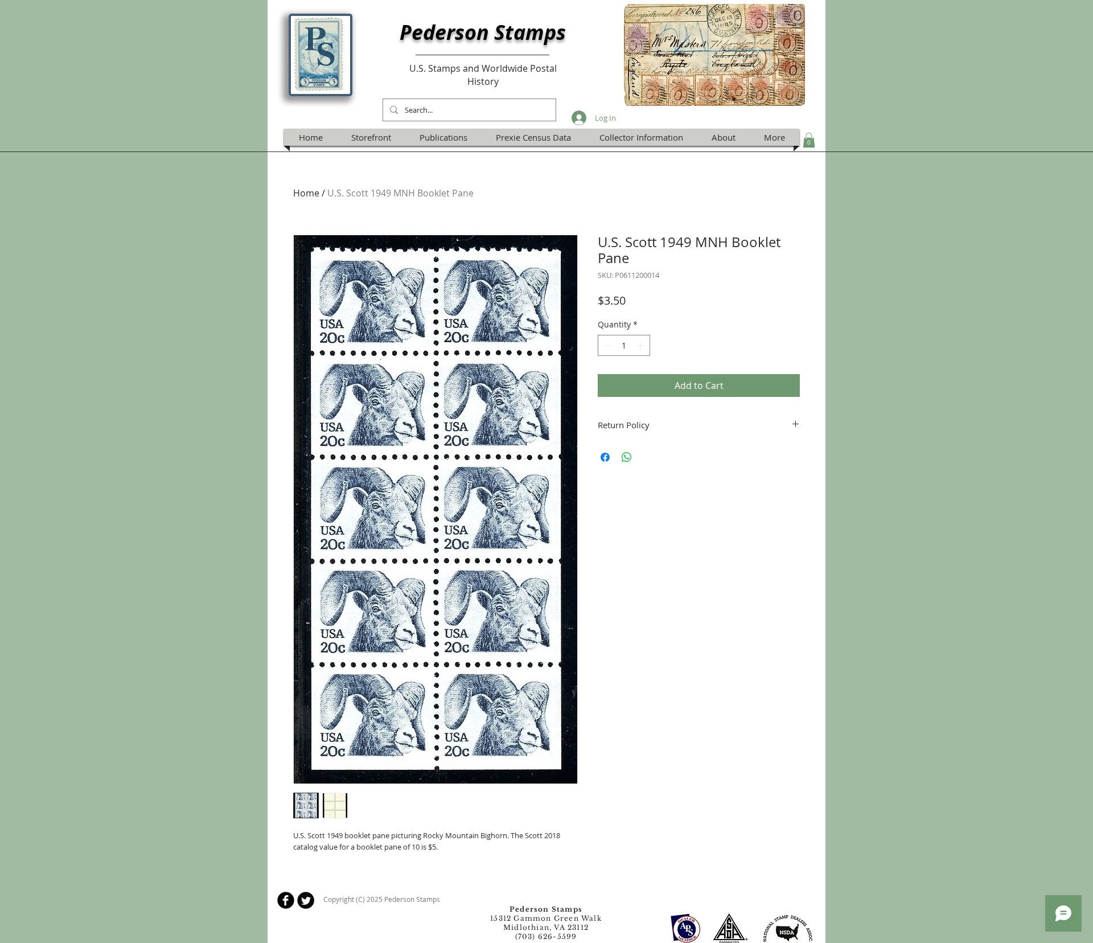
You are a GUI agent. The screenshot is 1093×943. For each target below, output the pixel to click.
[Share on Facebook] (605, 457)
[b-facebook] (285, 900)
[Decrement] (606, 345)
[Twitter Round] (305, 900)
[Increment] (641, 345)
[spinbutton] (624, 345)
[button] (809, 140)
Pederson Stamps (483, 32)
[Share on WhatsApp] (627, 457)
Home (306, 193)
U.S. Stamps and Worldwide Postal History (483, 74)
